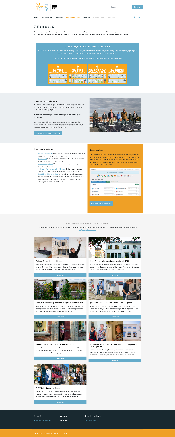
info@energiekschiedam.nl (87, 230)
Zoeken (138, 7)
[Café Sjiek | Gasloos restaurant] (60, 374)
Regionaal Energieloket (45, 164)
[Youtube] (139, 17)
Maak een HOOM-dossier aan (101, 203)
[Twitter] (134, 17)
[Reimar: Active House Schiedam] (60, 247)
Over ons (59, 17)
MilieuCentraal (42, 159)
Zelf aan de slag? (73, 17)
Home (36, 17)
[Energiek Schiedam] (49, 7)
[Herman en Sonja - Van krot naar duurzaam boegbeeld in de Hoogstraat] (115, 331)
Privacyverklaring (90, 420)
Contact (111, 17)
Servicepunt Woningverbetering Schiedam (51, 169)
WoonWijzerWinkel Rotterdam (48, 174)
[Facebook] (137, 17)
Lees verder (60, 275)
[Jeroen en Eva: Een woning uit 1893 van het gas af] (115, 289)
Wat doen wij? (47, 17)
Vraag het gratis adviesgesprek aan (48, 133)
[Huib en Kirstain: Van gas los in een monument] (60, 331)
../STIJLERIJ (64, 433)
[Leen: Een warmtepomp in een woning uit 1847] (115, 247)
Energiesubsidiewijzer (45, 153)
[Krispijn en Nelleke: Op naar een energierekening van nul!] (60, 289)
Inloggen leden (99, 17)
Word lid (86, 17)
